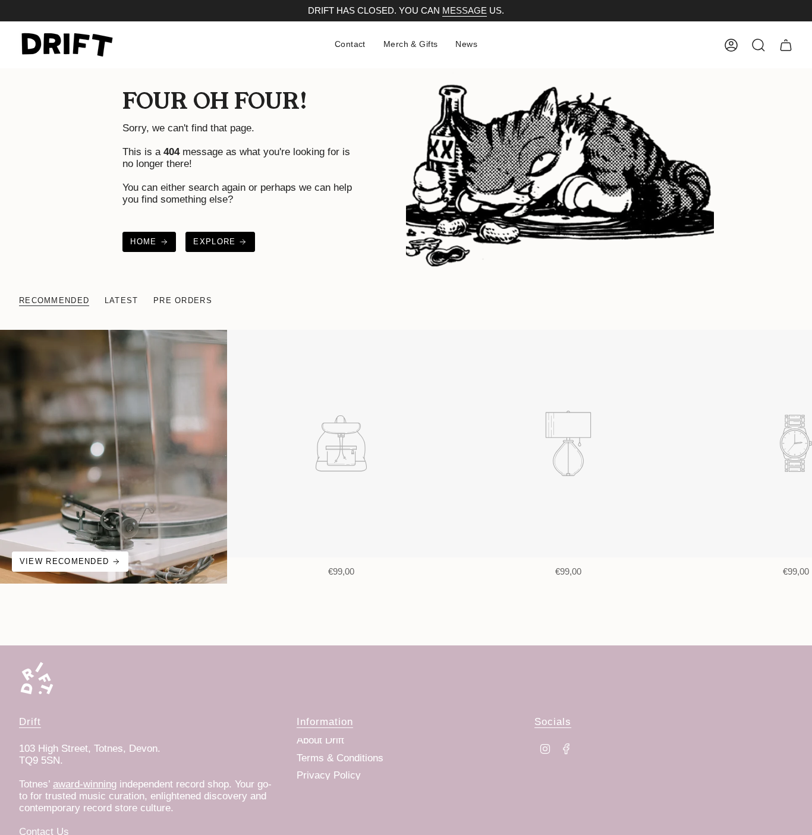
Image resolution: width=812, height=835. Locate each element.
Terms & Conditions (340, 758)
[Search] (758, 45)
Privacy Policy (329, 775)
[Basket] (786, 45)
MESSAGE (464, 10)
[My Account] (731, 45)
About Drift (320, 740)
